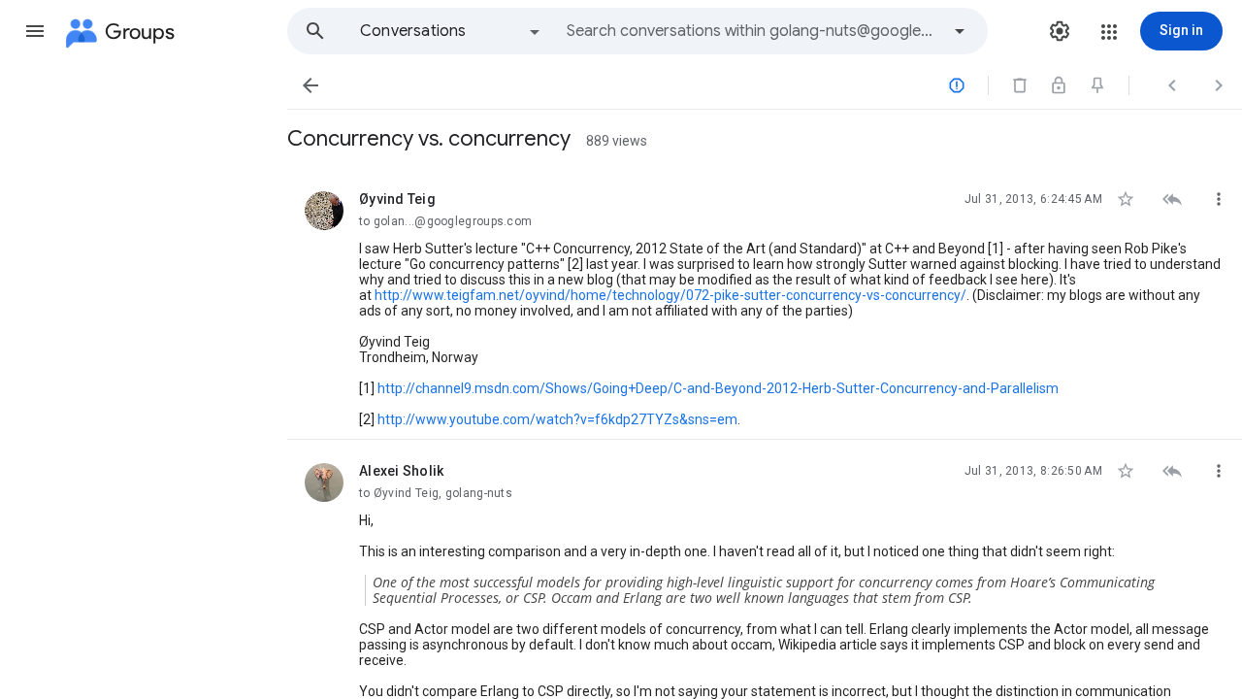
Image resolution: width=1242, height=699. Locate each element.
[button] (35, 31)
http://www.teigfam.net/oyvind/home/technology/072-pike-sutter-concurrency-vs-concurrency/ (670, 295)
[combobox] (753, 31)
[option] (451, 31)
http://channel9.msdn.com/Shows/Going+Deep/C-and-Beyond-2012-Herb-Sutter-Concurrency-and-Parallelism (718, 388)
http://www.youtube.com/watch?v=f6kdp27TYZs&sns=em (557, 419)
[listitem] (764, 304)
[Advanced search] (959, 31)
